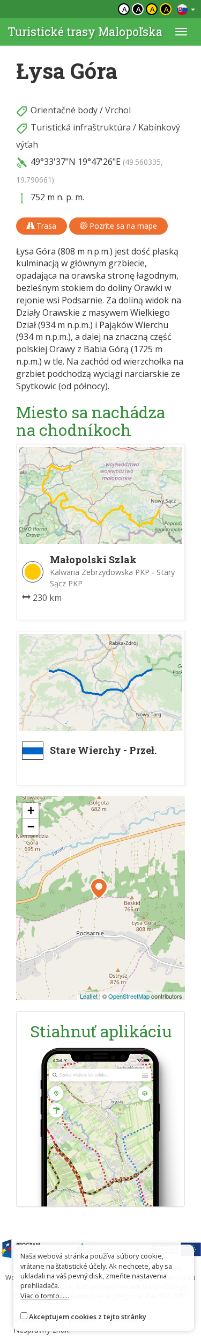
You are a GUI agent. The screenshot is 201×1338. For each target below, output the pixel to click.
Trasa (45, 226)
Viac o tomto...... (44, 1295)
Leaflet (89, 996)
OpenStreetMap (129, 996)
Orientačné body (64, 110)
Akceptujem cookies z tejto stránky (87, 1316)
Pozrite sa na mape (122, 226)
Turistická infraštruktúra (81, 127)
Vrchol (118, 110)
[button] (99, 888)
